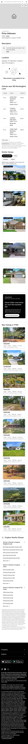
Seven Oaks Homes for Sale (9, 555)
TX (8, 60)
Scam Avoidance (16, 674)
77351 (19, 38)
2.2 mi (21, 118)
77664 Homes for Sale (8, 592)
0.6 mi (22, 97)
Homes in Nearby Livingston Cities (11, 565)
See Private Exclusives (12, 315)
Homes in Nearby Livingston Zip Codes (12, 588)
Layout (13, 159)
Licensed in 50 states (7, 738)
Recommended (7, 156)
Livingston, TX (14, 38)
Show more (5, 560)
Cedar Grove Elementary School (13, 98)
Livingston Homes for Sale (9, 572)
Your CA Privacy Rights (11, 678)
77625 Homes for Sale (8, 595)
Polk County (13, 60)
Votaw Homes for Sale (8, 580)
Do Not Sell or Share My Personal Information (11, 672)
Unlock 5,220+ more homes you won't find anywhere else (14, 305)
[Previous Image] (5, 173)
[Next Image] (23, 173)
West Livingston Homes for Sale (10, 552)
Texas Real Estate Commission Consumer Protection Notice (12, 725)
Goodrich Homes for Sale (9, 575)
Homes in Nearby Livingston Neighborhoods (11, 543)
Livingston (19, 60)
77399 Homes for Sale (8, 597)
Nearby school (13, 104)
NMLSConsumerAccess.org (7, 736)
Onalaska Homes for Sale (9, 578)
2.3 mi (21, 109)
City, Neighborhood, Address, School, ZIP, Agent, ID (14, 1)
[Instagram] (2, 669)
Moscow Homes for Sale (8, 569)
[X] (8, 669)
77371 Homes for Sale (8, 603)
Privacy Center (8, 674)
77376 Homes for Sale (8, 600)
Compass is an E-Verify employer (14, 675)
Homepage (4, 60)
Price (15, 156)
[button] (2, 2)
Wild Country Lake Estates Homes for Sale (13, 549)
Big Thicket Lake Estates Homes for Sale (12, 547)
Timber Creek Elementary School (13, 130)
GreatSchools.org (5, 143)
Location (5, 159)
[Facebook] (5, 669)
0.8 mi (22, 129)
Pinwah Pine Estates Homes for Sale (11, 558)
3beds (3, 36)
